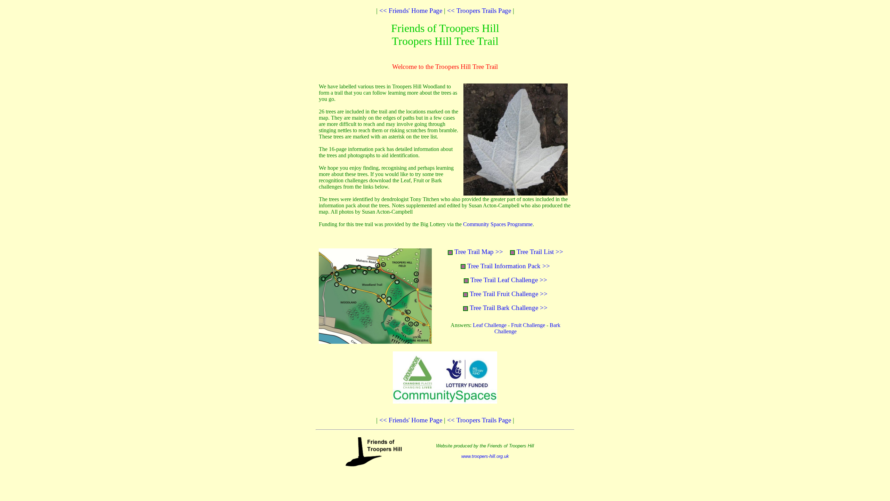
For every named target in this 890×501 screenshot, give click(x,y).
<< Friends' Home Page (410, 10)
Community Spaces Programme (498, 224)
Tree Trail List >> (540, 251)
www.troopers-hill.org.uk (485, 456)
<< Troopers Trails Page (479, 10)
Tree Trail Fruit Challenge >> (509, 293)
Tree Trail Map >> (478, 251)
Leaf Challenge (490, 325)
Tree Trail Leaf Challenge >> (508, 280)
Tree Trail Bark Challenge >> (509, 307)
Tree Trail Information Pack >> (508, 266)
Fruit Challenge (528, 325)
